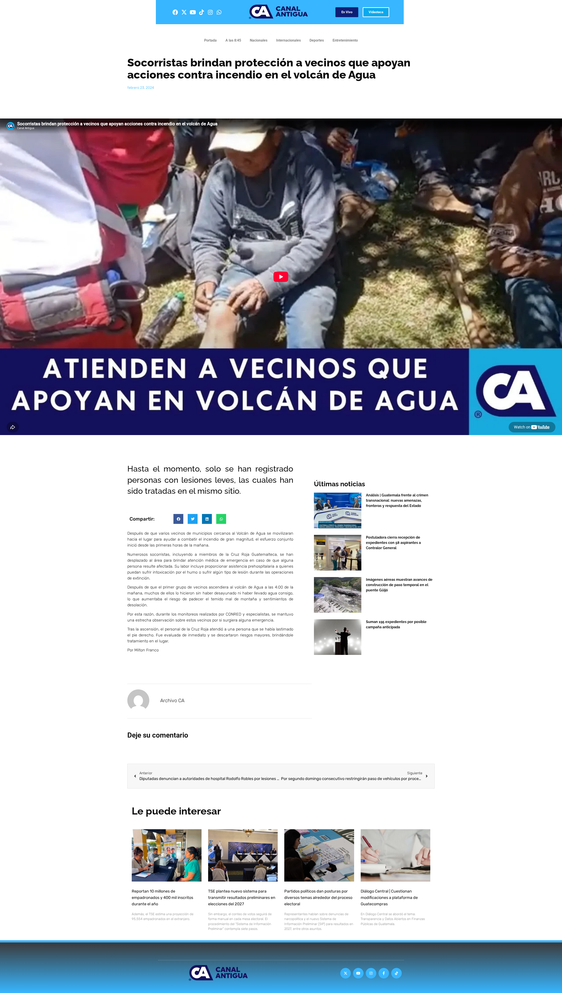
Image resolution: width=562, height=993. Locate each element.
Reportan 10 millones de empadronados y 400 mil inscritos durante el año (162, 897)
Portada (210, 40)
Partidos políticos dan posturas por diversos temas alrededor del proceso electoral (318, 897)
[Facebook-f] (383, 973)
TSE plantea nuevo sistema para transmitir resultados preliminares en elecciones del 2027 (241, 897)
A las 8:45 (233, 40)
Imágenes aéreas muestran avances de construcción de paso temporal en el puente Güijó (399, 585)
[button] (178, 519)
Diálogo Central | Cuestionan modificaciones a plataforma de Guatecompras (389, 897)
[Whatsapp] (219, 12)
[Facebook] (175, 12)
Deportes (317, 40)
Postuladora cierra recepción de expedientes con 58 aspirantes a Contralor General (393, 542)
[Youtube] (192, 12)
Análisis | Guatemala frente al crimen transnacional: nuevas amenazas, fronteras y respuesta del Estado (397, 500)
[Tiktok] (201, 12)
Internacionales (288, 40)
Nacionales (258, 40)
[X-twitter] (184, 12)
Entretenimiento (345, 40)
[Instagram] (210, 12)
